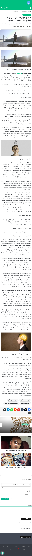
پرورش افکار (19, 73)
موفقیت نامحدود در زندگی (11, 403)
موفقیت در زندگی (15, 11)
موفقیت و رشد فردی (23, 11)
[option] (16, 425)
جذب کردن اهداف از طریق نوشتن (20, 429)
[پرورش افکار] (28, 3)
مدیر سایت (27, 24)
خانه (29, 11)
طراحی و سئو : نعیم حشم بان (12, 549)
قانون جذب (25, 424)
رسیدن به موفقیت (24, 400)
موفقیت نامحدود (25, 403)
